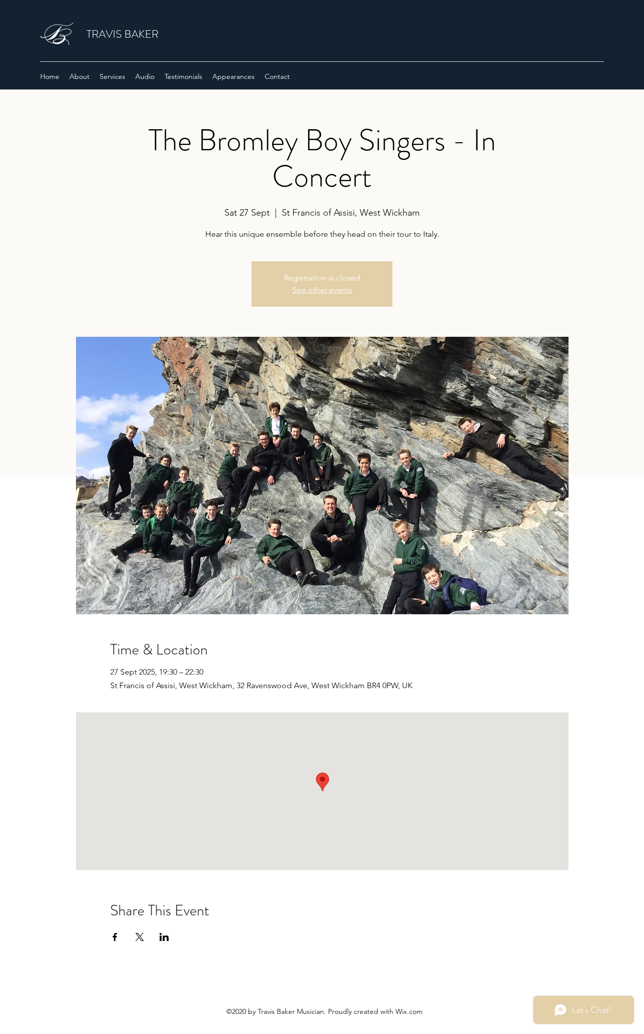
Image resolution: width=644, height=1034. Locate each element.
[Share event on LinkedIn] (164, 937)
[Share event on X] (139, 937)
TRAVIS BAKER (122, 34)
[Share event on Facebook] (115, 937)
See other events (322, 290)
